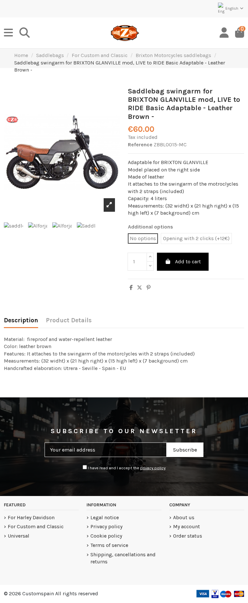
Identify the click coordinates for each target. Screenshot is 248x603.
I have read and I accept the (126, 467)
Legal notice (104, 517)
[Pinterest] (148, 288)
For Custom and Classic (36, 526)
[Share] (131, 288)
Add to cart (188, 261)
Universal (18, 536)
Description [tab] (21, 320)
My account (186, 526)
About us (183, 517)
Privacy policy (106, 526)
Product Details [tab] (69, 320)
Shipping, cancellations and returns (123, 558)
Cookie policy (106, 536)
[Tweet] (139, 288)
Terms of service (109, 545)
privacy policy (153, 467)
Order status (187, 536)
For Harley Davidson (31, 517)
